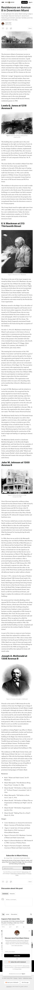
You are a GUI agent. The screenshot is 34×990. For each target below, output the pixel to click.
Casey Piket (8, 23)
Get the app (25, 982)
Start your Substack (12, 982)
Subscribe (24, 2)
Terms (20, 978)
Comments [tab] (5, 893)
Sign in (30, 2)
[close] (29, 931)
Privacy (15, 978)
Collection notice (27, 978)
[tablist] (8, 893)
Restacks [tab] (12, 893)
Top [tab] (3, 914)
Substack (8, 986)
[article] (17, 923)
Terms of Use (26, 965)
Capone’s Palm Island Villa (10, 919)
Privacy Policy (18, 969)
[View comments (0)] (7, 28)
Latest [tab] (7, 914)
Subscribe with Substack (18, 962)
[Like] (3, 28)
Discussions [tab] (14, 914)
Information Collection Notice (22, 967)
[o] (29, 921)
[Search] (31, 914)
